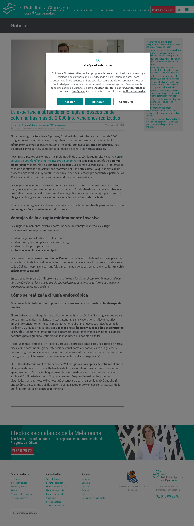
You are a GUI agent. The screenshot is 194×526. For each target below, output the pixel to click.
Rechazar (98, 101)
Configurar (126, 101)
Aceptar (70, 101)
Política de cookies (134, 91)
